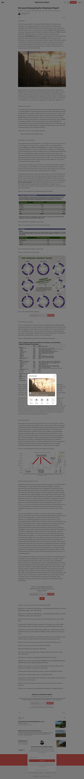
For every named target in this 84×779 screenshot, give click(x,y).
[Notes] (47, 400)
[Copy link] (31, 400)
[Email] (42, 400)
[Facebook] (36, 400)
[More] (53, 400)
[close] (55, 376)
